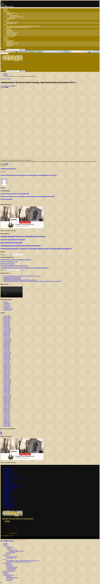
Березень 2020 (7, 390)
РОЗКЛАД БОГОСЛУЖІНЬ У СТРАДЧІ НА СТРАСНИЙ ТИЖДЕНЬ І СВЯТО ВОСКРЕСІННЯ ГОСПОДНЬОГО (36, 249)
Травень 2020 (7, 388)
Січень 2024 (7, 336)
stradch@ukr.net (13, 533)
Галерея (5, 20)
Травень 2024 (7, 331)
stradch (3, 86)
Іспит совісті (9, 31)
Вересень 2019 (7, 398)
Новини (6, 10)
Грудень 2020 (7, 378)
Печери (8, 19)
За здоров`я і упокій (11, 35)
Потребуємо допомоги (7, 199)
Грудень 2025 (7, 322)
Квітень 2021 (7, 373)
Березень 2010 (7, 423)
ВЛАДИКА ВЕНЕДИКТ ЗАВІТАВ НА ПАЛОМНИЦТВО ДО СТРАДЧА (23, 236)
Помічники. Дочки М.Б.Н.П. (16, 16)
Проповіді (7, 501)
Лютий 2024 (7, 335)
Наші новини (9, 44)
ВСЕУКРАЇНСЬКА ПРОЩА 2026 (11, 242)
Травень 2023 (7, 344)
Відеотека (7, 474)
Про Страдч (6, 11)
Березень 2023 (7, 347)
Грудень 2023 (7, 338)
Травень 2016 (7, 407)
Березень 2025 (7, 325)
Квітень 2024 (7, 332)
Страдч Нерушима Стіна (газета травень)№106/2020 (15, 193)
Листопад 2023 (7, 339)
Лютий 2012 (7, 418)
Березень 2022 (7, 359)
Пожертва (6, 39)
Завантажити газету (11, 23)
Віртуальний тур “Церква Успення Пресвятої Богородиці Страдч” (22, 26)
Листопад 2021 (7, 364)
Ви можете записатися (12, 32)
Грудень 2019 (7, 394)
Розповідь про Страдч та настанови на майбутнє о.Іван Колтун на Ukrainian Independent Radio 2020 (27, 196)
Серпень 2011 (7, 421)
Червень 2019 (7, 402)
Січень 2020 (7, 393)
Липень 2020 (7, 385)
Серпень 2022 (7, 355)
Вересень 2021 (7, 367)
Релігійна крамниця (11, 34)
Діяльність (9, 41)
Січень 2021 (7, 377)
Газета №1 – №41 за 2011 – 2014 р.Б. (13, 477)
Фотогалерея (7, 507)
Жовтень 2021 (7, 365)
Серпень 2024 (7, 330)
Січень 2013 (7, 415)
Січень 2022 (7, 361)
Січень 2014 (7, 414)
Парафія (8, 14)
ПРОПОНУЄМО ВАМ (12, 43)
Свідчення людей (10, 18)
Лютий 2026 (7, 321)
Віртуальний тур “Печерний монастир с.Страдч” (18, 27)
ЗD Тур (5, 24)
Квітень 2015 (7, 409)
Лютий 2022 (7, 360)
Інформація (9, 30)
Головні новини (9, 480)
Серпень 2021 (7, 368)
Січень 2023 (7, 350)
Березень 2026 (7, 319)
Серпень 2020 (7, 384)
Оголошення (7, 303)
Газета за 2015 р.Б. (9, 476)
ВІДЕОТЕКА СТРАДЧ (12, 22)
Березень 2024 (7, 334)
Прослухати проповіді (10, 503)
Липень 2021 (7, 369)
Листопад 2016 (7, 405)
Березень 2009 (7, 426)
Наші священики (13, 15)
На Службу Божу (9, 489)
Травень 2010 (7, 422)
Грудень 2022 (7, 351)
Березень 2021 (7, 375)
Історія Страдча (10, 13)
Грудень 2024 (7, 327)
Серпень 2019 (7, 399)
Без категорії (7, 472)
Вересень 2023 (7, 340)
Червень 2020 (7, 386)
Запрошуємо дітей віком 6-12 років (13, 239)
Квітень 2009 (7, 424)
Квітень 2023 (7, 346)
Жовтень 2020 (7, 381)
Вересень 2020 (7, 382)
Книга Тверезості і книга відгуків (13, 486)
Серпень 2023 (7, 342)
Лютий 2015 (7, 411)
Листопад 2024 (7, 328)
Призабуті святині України (8, 168)
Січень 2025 (7, 326)
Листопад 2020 (7, 380)
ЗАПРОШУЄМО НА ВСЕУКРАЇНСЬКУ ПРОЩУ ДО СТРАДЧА (21, 246)
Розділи (2, 254)
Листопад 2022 (7, 352)
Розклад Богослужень (9, 36)
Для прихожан (7, 28)
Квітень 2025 (7, 323)
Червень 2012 (7, 417)
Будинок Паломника (9, 40)
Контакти (6, 37)
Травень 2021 (7, 372)
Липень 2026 (7, 315)
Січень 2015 (7, 413)
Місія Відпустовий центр (11, 488)
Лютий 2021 (7, 376)
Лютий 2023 (7, 348)
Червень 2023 (7, 343)
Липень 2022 (7, 356)
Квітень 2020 (7, 389)
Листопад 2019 (7, 396)
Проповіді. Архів (9, 502)
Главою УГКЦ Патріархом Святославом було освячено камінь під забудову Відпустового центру (29, 175)
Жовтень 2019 (7, 397)
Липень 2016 (7, 406)
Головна (6, 9)
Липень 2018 (7, 403)
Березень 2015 (7, 410)
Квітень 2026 (7, 318)
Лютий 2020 (7, 392)
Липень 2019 (7, 401)
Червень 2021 (7, 371)
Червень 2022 (7, 357)
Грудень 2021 (7, 363)
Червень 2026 (7, 317)
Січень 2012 (7, 419)
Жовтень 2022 (7, 353)
